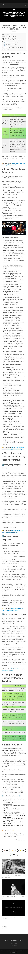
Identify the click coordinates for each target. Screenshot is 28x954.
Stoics (14, 103)
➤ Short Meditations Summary (9, 36)
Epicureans (9, 99)
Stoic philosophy (14, 64)
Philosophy (14, 24)
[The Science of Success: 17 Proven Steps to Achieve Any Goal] (13, 867)
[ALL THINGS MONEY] (3, 5)
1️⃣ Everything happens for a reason (11, 42)
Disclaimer (14, 943)
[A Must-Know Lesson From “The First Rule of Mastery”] (13, 908)
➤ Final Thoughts (6, 49)
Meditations (4, 60)
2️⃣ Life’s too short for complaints (10, 44)
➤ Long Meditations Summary (9, 38)
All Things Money (14, 940)
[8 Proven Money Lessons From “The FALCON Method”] (13, 887)
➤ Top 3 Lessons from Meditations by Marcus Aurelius (12, 40)
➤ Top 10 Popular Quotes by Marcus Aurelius (12, 47)
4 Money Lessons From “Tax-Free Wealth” (13, 813)
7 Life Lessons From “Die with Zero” (12, 812)
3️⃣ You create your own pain (9, 45)
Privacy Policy (14, 945)
